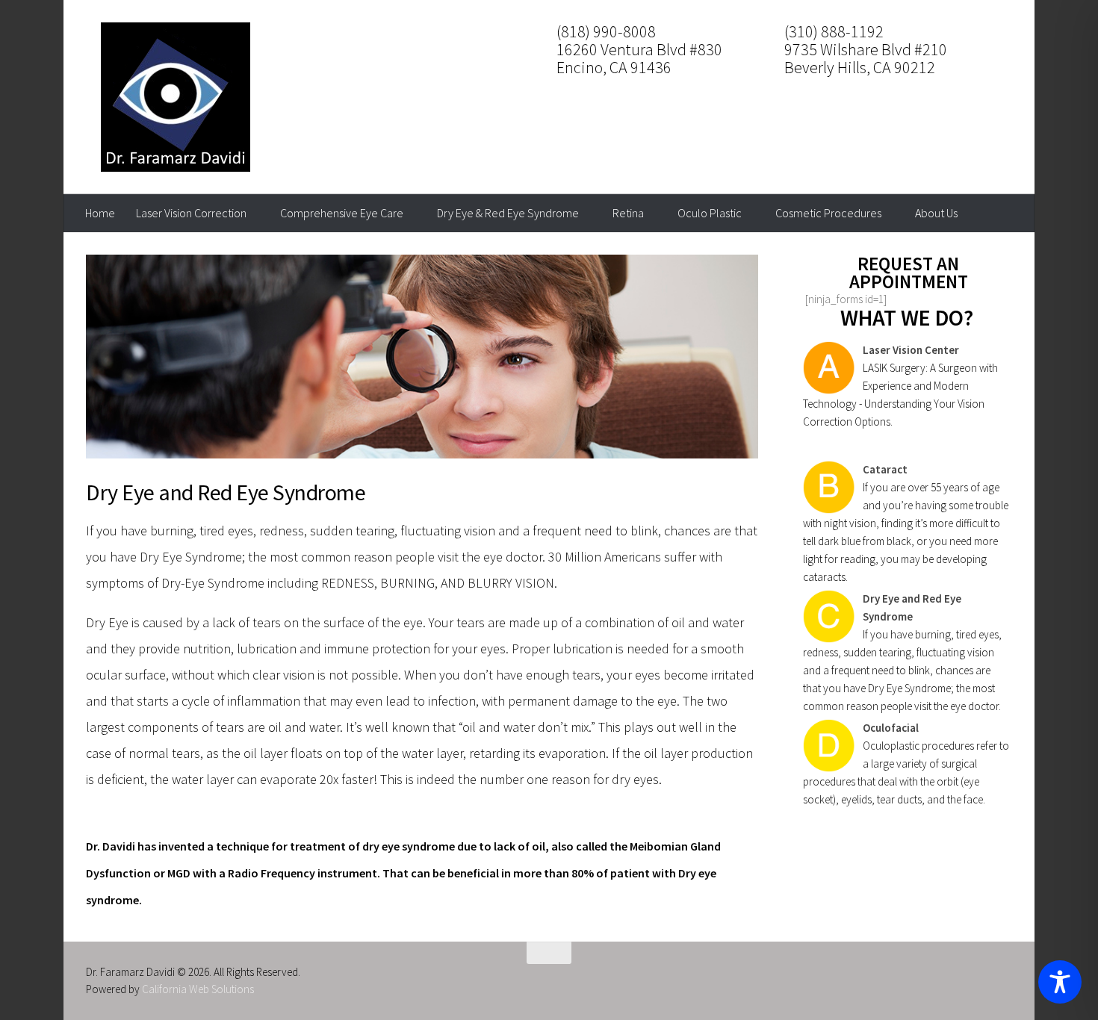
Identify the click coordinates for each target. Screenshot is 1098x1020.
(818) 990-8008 (606, 31)
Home (100, 212)
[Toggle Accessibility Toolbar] (1060, 982)
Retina (628, 212)
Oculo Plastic (709, 212)
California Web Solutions (198, 989)
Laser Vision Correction (191, 212)
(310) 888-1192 (834, 31)
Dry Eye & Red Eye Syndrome (508, 212)
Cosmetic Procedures (828, 212)
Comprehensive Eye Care (341, 212)
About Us (936, 212)
